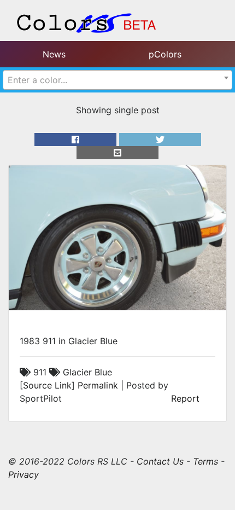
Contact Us (160, 461)
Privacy (23, 474)
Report (185, 398)
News (54, 54)
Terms (205, 461)
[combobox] (117, 80)
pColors (165, 54)
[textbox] (117, 80)
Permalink (98, 385)
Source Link (47, 385)
